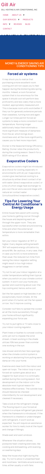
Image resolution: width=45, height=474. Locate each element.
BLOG (27, 24)
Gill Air (8, 4)
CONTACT (7, 29)
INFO (5, 24)
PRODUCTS (28, 19)
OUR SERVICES (9, 19)
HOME (5, 15)
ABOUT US (16, 15)
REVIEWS (18, 24)
